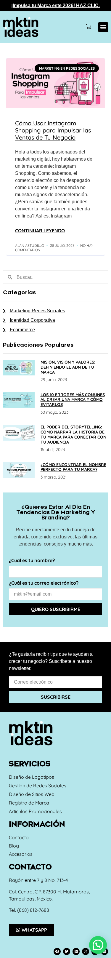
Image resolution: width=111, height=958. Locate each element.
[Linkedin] (76, 951)
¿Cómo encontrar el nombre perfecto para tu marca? (73, 467)
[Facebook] (57, 951)
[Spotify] (104, 951)
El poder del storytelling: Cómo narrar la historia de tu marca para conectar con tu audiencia (73, 434)
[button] (103, 27)
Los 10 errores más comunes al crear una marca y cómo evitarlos (73, 399)
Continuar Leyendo (40, 230)
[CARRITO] (88, 27)
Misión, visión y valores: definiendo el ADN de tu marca (68, 367)
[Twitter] (66, 951)
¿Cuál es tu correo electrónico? (43, 583)
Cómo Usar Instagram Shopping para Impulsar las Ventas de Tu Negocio (53, 130)
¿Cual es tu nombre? (32, 560)
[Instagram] (85, 951)
